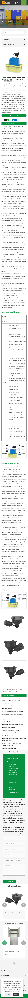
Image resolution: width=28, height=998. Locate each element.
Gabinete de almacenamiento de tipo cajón (12, 725)
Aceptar (16, 994)
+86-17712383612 (13, 782)
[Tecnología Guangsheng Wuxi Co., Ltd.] (5, 2)
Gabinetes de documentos (8, 727)
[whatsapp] (14, 963)
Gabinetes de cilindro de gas (9, 703)
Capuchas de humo (7, 709)
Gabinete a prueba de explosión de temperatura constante (13, 718)
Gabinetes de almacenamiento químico (11, 700)
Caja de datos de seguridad (9, 748)
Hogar (5, 21)
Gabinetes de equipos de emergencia (11, 730)
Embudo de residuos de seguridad (13, 913)
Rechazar (8, 994)
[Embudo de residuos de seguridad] (14, 899)
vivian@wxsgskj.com (14, 792)
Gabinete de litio (6, 722)
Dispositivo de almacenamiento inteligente (12, 714)
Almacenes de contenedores (9, 706)
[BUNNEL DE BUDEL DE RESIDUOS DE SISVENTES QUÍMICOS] (14, 62)
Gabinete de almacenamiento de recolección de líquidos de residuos (13, 740)
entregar (10, 881)
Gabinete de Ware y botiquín (9, 733)
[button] (4, 905)
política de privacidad (14, 991)
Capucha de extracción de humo (10, 736)
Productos (10, 21)
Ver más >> (7, 916)
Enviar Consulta (15, 116)
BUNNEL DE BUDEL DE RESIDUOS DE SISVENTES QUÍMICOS (11, 744)
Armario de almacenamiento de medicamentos (13, 711)
